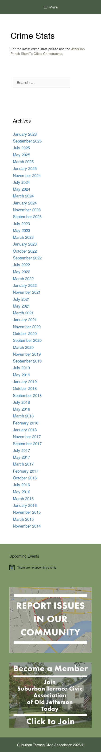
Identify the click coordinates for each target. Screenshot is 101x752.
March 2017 (23, 464)
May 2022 (21, 271)
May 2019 (21, 375)
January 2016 (25, 505)
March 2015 (23, 519)
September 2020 (27, 340)
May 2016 (21, 491)
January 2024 (25, 203)
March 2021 (23, 313)
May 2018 (21, 409)
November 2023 (27, 209)
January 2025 (25, 168)
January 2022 (25, 285)
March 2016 (23, 498)
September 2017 (27, 443)
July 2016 (21, 484)
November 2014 (27, 526)
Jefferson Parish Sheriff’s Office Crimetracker (48, 51)
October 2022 (25, 251)
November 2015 (27, 512)
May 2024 (21, 189)
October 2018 (25, 388)
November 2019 (27, 354)
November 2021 (27, 292)
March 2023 (23, 237)
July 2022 (21, 264)
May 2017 (21, 457)
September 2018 (27, 395)
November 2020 (27, 326)
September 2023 (27, 216)
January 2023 (25, 244)
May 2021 (21, 306)
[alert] (50, 567)
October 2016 (25, 478)
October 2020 (25, 333)
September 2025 (27, 141)
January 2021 (25, 319)
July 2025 (21, 147)
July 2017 (21, 450)
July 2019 (21, 367)
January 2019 (25, 381)
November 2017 (27, 436)
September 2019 (27, 361)
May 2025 (21, 155)
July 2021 (21, 299)
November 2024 (27, 175)
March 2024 (23, 196)
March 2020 (23, 347)
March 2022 (23, 278)
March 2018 (23, 416)
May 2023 (21, 230)
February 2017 (25, 471)
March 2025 (23, 161)
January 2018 (25, 429)
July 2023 (21, 223)
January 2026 (25, 134)
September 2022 (27, 258)
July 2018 (21, 402)
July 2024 (21, 182)
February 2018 (25, 423)
